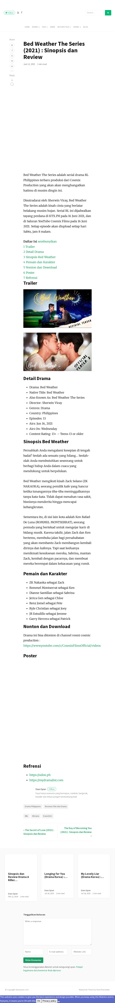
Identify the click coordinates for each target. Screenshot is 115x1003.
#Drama (35, 816)
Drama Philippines (33, 806)
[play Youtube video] (57, 308)
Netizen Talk (63, 27)
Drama (35, 27)
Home (27, 27)
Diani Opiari (45, 789)
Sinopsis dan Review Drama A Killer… (18, 877)
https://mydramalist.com (46, 780)
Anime (52, 27)
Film (44, 27)
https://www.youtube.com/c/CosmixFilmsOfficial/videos (62, 645)
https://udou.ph (40, 775)
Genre (76, 27)
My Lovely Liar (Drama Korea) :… (92, 875)
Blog (85, 27)
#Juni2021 (47, 816)
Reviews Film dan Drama (56, 806)
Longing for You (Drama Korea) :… (55, 875)
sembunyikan (47, 241)
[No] (59, 1001)
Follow (10, 13)
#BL (26, 816)
